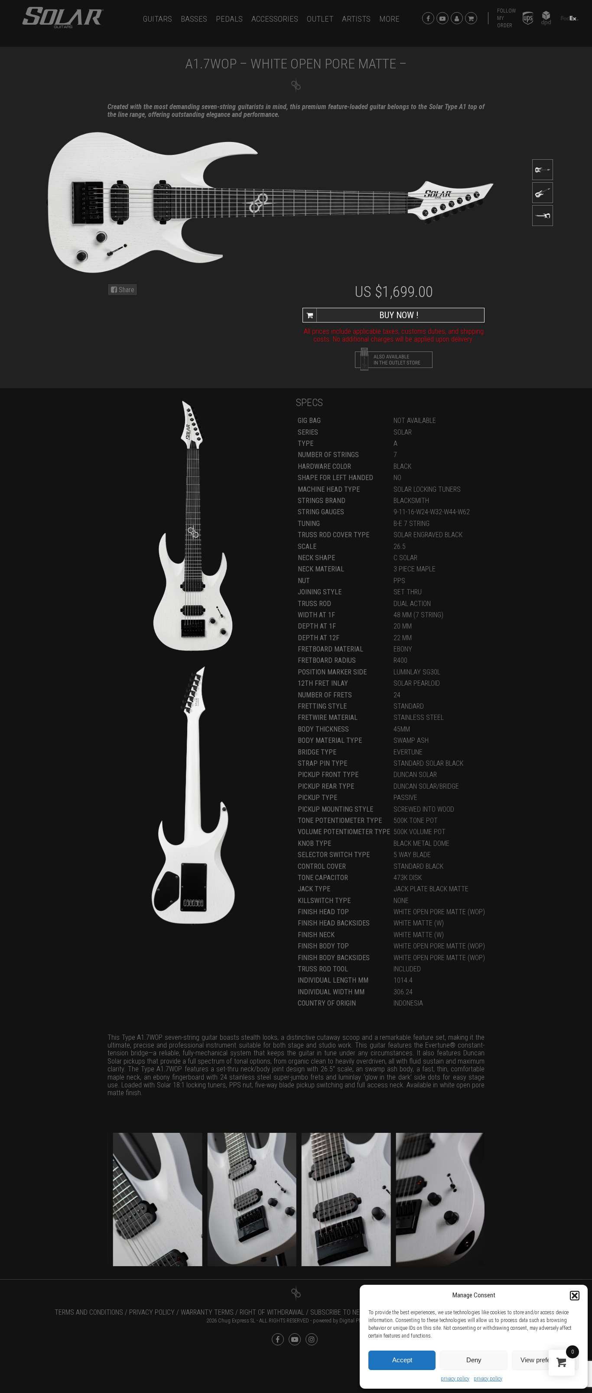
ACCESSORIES (274, 19)
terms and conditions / (91, 1312)
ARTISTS (356, 19)
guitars (157, 19)
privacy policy (455, 1379)
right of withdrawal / (274, 1312)
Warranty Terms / (209, 1312)
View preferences (545, 1360)
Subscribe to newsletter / (352, 1312)
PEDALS (229, 19)
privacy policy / (154, 1312)
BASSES (194, 19)
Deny (473, 1360)
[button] (574, 1295)
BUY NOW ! (399, 315)
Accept (402, 1360)
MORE (389, 19)
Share (125, 290)
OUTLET (320, 19)
